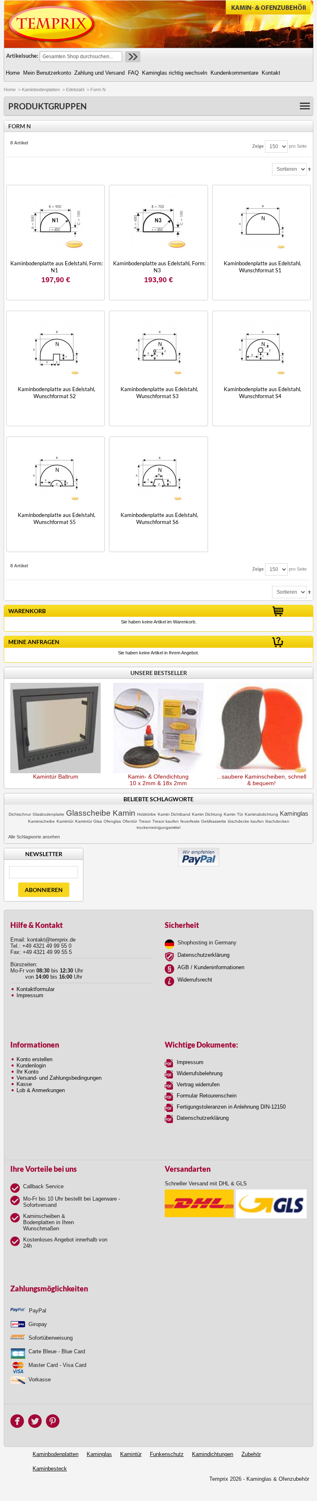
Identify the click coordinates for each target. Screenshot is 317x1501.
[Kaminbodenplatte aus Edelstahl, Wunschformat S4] (261, 347)
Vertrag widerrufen (198, 1084)
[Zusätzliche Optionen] (198, 851)
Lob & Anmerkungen (41, 1090)
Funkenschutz (167, 1454)
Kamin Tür (233, 814)
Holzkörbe (146, 814)
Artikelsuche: (22, 55)
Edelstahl (75, 89)
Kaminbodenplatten (41, 89)
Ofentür (130, 821)
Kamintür (65, 821)
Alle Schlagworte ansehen (34, 836)
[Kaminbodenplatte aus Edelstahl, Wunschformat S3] (158, 347)
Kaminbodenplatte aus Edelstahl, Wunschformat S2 (56, 392)
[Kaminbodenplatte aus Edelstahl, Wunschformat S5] (55, 473)
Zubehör (251, 1454)
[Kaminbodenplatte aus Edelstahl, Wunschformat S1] (261, 221)
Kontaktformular (35, 989)
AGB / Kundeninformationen (210, 967)
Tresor (145, 821)
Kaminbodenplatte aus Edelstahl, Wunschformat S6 (159, 518)
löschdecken (277, 821)
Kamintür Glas (88, 821)
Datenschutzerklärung (203, 955)
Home (10, 89)
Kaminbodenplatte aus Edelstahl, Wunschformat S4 (262, 392)
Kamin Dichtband (174, 814)
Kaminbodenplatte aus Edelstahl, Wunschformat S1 (262, 267)
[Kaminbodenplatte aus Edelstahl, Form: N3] (158, 221)
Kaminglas (294, 813)
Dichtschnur (20, 814)
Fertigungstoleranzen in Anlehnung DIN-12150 (231, 1107)
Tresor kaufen (165, 821)
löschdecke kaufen (246, 821)
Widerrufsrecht (194, 980)
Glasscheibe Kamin (100, 813)
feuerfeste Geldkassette (203, 821)
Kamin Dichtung (207, 814)
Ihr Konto (27, 1072)
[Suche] (131, 56)
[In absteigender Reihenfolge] (309, 168)
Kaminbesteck (50, 1469)
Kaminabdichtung (261, 814)
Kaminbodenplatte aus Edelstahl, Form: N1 (56, 267)
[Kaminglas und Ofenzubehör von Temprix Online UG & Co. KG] (52, 24)
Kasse (24, 1084)
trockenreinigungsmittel (158, 827)
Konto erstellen (34, 1059)
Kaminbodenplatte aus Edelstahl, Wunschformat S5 (56, 518)
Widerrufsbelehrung (199, 1073)
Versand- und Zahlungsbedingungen (59, 1078)
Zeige (258, 146)
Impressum (30, 995)
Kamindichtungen (212, 1454)
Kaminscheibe (41, 821)
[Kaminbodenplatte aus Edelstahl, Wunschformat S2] (55, 347)
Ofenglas (112, 821)
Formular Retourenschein (207, 1096)
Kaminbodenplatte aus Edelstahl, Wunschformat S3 (159, 392)
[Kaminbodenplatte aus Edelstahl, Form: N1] (55, 221)
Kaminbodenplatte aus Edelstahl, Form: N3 (159, 267)
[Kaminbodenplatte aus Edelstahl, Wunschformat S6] (158, 473)
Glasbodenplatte (48, 814)
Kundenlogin (31, 1065)
